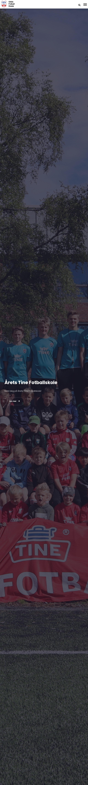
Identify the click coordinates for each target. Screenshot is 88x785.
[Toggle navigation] (85, 4)
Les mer (12, 401)
